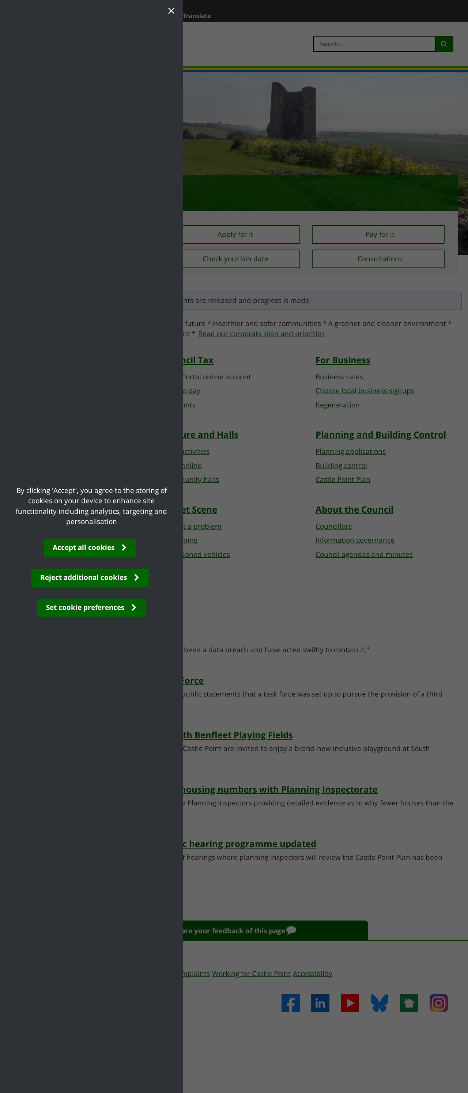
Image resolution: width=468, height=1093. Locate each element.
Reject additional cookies (83, 577)
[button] (171, 12)
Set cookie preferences (85, 607)
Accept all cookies (83, 547)
